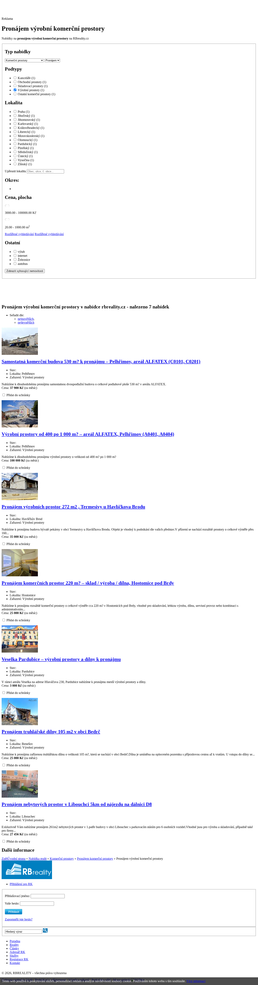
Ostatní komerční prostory (36, 94)
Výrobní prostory (31, 90)
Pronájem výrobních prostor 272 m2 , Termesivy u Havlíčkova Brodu (73, 506)
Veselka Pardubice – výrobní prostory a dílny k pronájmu (61, 659)
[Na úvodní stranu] (27, 878)
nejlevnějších (26, 322)
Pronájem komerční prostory (95, 858)
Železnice (24, 259)
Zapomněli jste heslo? (18, 919)
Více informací (195, 981)
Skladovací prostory (33, 86)
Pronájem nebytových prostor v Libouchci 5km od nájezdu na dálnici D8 (77, 804)
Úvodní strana (16, 858)
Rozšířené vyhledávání (19, 234)
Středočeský (28, 152)
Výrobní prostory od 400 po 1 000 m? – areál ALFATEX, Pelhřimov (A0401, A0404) (88, 434)
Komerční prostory (62, 858)
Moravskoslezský (31, 136)
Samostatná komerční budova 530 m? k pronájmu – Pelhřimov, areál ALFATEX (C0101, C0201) (101, 361)
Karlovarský (28, 123)
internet (22, 255)
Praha (23, 111)
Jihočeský (26, 115)
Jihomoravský (29, 119)
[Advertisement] (111, 11)
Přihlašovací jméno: (18, 896)
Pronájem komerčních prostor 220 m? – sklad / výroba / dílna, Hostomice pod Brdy (88, 583)
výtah (21, 251)
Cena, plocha (18, 197)
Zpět (4, 858)
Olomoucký (27, 140)
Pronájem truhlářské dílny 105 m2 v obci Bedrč (51, 731)
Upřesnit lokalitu (15, 171)
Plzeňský (26, 148)
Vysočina (26, 160)
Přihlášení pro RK (21, 884)
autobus (23, 263)
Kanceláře (26, 78)
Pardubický (27, 144)
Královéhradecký (31, 128)
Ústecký (25, 156)
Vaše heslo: (12, 903)
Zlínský (25, 164)
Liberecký (26, 132)
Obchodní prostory (32, 82)
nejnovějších (26, 319)
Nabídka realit (38, 858)
